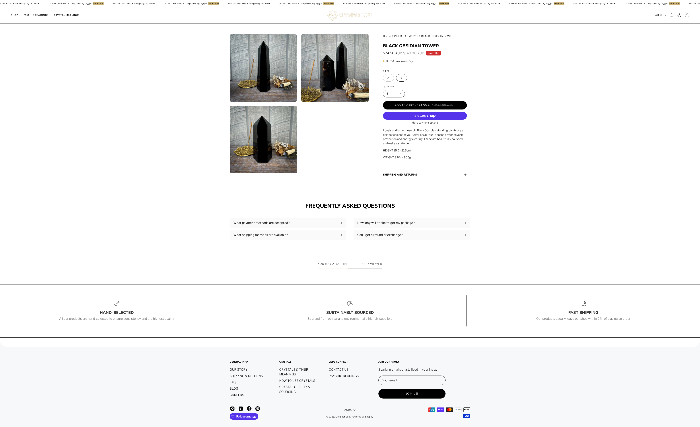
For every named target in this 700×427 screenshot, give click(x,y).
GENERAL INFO (239, 361)
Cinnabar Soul (342, 417)
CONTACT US (339, 369)
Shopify (369, 417)
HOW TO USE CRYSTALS (297, 380)
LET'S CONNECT (338, 361)
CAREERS (237, 395)
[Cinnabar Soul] (350, 15)
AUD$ (658, 15)
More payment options (425, 122)
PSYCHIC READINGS (344, 376)
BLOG (234, 388)
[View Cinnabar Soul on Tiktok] (241, 408)
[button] (672, 15)
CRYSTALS (285, 361)
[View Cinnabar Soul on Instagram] (232, 408)
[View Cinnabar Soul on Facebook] (249, 408)
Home (387, 36)
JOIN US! (412, 393)
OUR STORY (239, 369)
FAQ (233, 382)
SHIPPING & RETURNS (246, 376)
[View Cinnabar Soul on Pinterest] (257, 408)
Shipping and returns (400, 174)
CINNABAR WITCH (406, 36)
